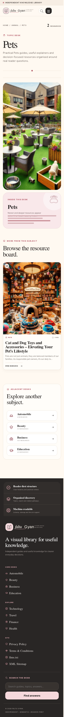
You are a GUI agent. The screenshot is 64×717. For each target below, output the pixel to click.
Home (5, 25)
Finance (14, 622)
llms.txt (13, 657)
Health (13, 628)
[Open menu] (48, 11)
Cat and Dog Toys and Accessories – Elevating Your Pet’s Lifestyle (29, 347)
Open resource (11, 366)
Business (14, 586)
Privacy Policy (18, 644)
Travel (12, 615)
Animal (15, 25)
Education (15, 593)
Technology (16, 609)
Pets (10, 337)
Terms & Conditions (21, 651)
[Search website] (41, 11)
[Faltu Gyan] (19, 11)
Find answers (32, 695)
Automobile (16, 573)
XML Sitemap (17, 664)
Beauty (13, 580)
